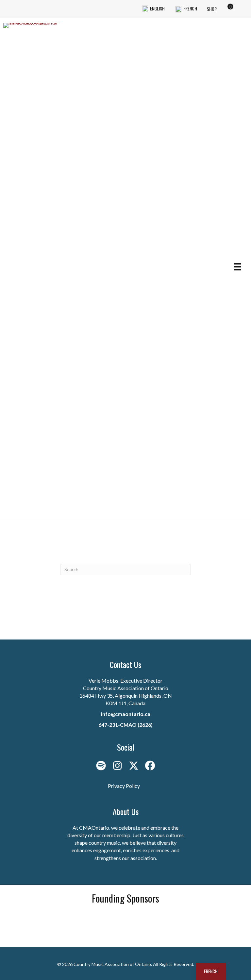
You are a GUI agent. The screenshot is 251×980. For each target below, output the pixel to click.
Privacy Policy (124, 786)
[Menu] (237, 266)
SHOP (212, 8)
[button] (101, 765)
